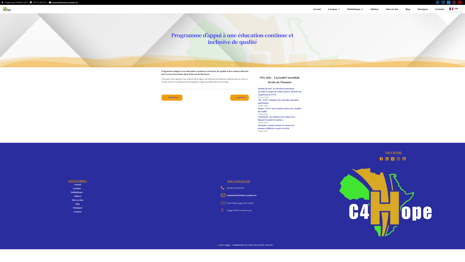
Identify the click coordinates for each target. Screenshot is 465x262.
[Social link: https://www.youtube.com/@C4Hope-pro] (460, 2)
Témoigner (422, 9)
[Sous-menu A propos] (81, 188)
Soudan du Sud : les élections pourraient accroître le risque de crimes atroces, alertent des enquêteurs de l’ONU (280, 91)
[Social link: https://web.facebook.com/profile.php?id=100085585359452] (438, 2)
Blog (408, 9)
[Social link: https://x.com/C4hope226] (449, 2)
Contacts (439, 9)
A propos (77, 188)
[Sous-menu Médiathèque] (83, 192)
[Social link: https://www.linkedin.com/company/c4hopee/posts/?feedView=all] (444, 2)
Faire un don (392, 9)
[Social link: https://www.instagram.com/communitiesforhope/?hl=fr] (455, 2)
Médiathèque (77, 192)
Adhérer (374, 9)
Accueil (317, 9)
